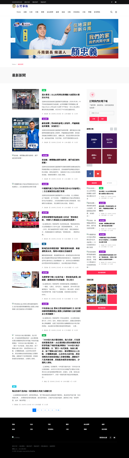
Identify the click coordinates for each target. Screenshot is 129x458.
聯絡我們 (43, 2)
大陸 (83, 12)
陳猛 (45, 381)
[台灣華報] (20, 6)
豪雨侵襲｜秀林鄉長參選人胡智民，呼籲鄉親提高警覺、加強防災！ (107, 208)
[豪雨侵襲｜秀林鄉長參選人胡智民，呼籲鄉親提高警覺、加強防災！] (25, 134)
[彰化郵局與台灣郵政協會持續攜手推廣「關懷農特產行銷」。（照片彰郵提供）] (112, 299)
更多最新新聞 (101, 272)
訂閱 (94, 119)
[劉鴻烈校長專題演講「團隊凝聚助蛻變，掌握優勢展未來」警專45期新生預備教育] (25, 252)
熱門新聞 (109, 183)
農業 (42, 12)
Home (19, 12)
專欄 (89, 12)
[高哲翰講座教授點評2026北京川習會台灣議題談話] (102, 299)
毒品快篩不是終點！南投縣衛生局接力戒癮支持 (32, 391)
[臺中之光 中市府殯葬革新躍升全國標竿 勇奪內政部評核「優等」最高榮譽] (102, 289)
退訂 (102, 119)
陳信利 (46, 239)
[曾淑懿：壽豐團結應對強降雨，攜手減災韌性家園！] (25, 156)
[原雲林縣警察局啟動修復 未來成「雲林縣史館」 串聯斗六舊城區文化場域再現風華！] (25, 219)
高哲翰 (46, 267)
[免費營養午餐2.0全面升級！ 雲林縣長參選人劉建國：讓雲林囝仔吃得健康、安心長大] (25, 279)
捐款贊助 (22, 446)
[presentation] (13, 40)
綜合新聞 (50, 12)
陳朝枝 (16, 404)
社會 (30, 12)
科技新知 (76, 12)
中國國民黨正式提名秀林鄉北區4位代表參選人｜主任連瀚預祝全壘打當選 (108, 240)
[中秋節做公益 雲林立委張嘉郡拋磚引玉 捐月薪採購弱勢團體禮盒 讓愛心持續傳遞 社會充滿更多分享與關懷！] (25, 306)
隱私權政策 (44, 446)
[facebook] (111, 2)
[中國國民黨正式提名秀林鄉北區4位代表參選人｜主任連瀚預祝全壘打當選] (25, 185)
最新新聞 (94, 183)
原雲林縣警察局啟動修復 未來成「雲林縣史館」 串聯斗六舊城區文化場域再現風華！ (108, 257)
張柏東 (46, 114)
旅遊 (63, 12)
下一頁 (57, 410)
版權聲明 (52, 446)
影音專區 (97, 12)
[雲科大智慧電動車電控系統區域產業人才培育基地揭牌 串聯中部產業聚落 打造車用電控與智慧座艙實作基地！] (91, 299)
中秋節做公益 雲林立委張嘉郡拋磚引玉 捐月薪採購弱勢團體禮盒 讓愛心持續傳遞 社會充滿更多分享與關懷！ (61, 311)
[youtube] (115, 2)
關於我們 (35, 2)
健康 (57, 12)
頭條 (25, 12)
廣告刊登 (27, 2)
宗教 (36, 12)
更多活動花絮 (101, 308)
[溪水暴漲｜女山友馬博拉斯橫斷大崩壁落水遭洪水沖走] (25, 99)
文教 (69, 12)
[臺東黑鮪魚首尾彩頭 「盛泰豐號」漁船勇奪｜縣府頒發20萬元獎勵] (112, 289)
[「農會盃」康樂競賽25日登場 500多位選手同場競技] (91, 289)
